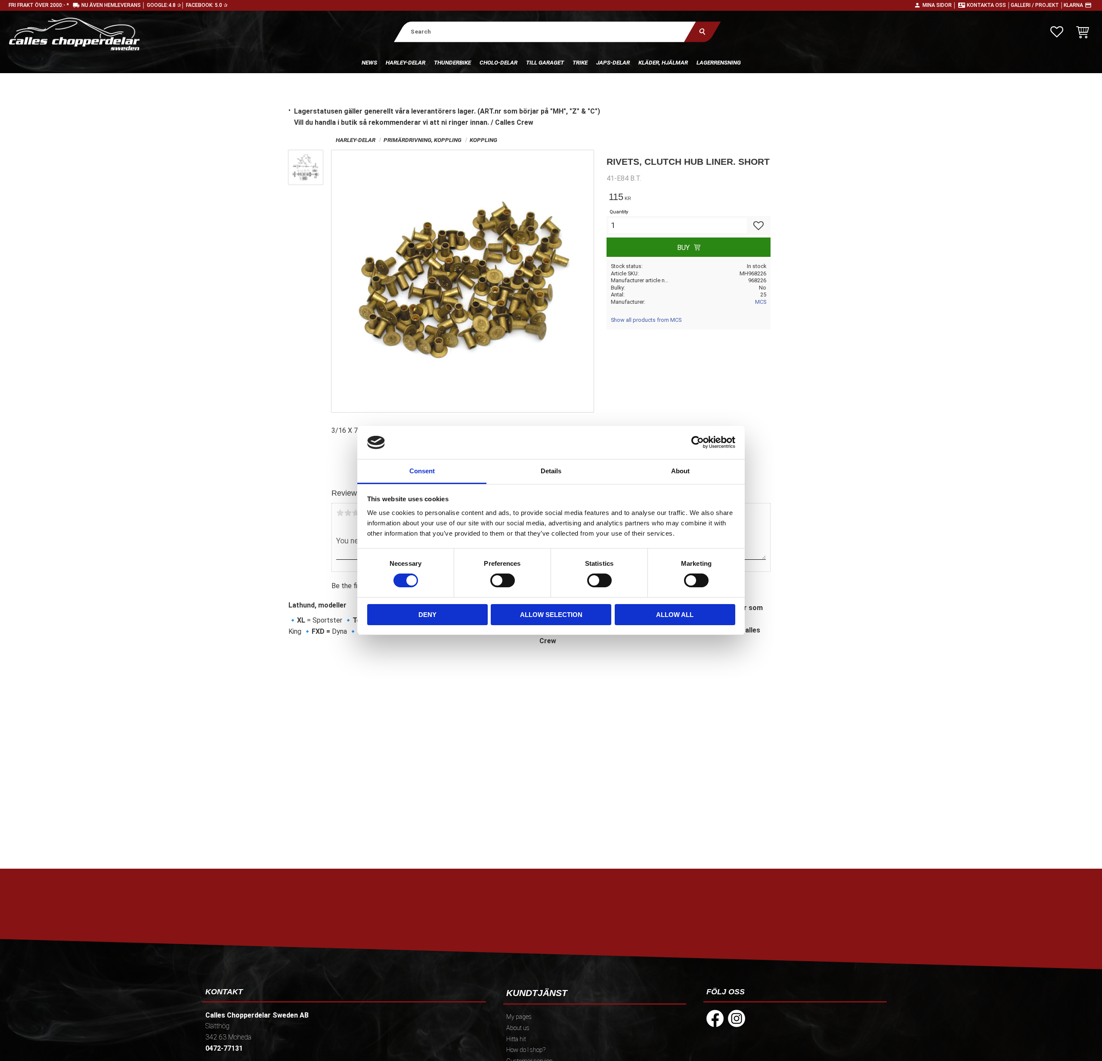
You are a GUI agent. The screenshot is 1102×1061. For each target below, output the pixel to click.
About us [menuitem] (517, 1028)
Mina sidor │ (939, 5)
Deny (427, 614)
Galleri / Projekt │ (1037, 5)
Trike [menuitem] (580, 62)
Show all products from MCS (646, 320)
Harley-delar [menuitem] (405, 62)
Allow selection (551, 614)
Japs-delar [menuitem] (613, 62)
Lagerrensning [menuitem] (718, 62)
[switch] (502, 580)
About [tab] (680, 471)
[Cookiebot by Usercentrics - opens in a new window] (697, 442)
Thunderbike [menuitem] (452, 62)
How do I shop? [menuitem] (525, 1050)
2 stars (348, 513)
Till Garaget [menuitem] (545, 62)
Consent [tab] (422, 471)
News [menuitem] (369, 62)
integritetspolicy (489, 946)
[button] (1056, 31)
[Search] (702, 32)
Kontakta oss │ (989, 5)
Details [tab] (551, 471)
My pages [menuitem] (519, 1017)
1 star (340, 513)
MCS (760, 302)
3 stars (355, 513)
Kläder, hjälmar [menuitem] (663, 62)
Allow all (674, 614)
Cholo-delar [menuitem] (498, 62)
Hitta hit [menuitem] (516, 1039)
